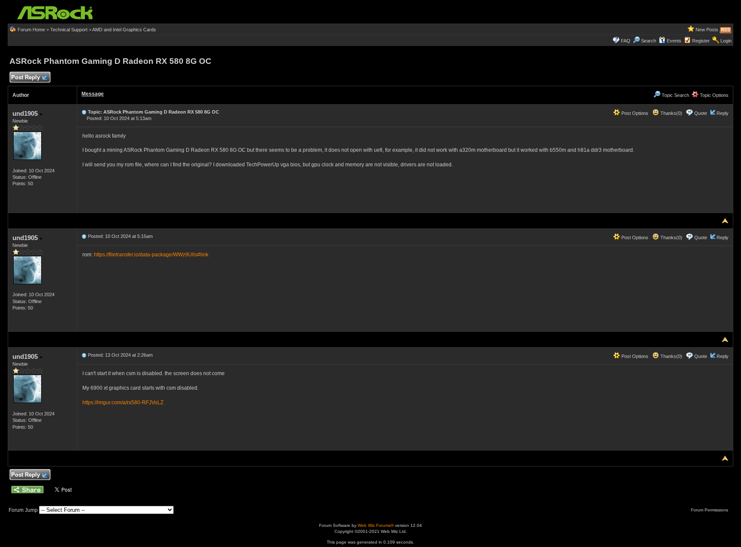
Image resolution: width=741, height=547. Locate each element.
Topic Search (674, 95)
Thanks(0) (670, 113)
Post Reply (25, 77)
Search (648, 40)
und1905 (25, 113)
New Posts (707, 29)
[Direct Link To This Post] (84, 111)
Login (726, 40)
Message (92, 94)
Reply (723, 113)
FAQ (625, 40)
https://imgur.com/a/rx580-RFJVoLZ (122, 403)
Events (674, 40)
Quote (700, 113)
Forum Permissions (710, 510)
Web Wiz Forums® (376, 525)
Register (701, 40)
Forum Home (31, 29)
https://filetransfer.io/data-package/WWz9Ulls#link (151, 255)
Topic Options (714, 95)
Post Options (634, 113)
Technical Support (68, 29)
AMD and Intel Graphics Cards (124, 29)
